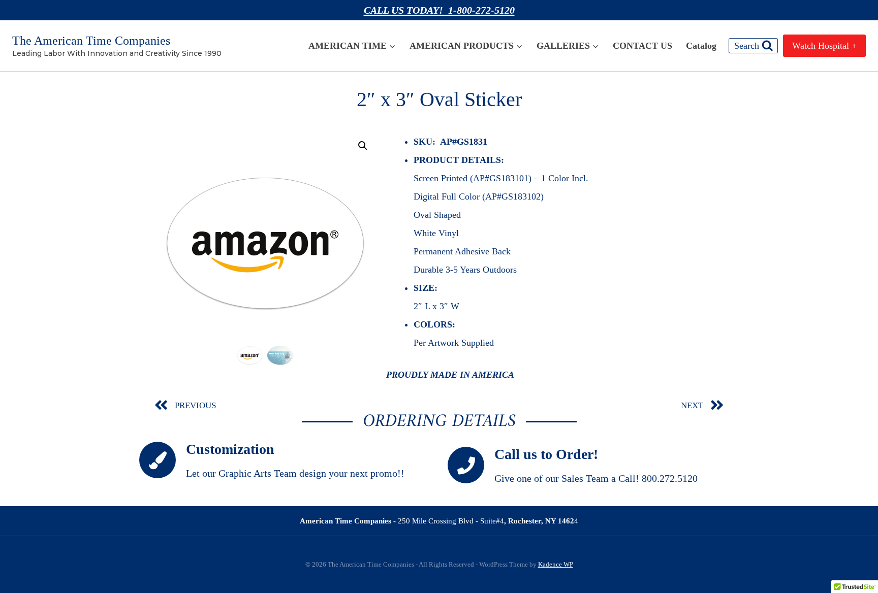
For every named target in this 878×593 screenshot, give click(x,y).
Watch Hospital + (824, 46)
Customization (230, 449)
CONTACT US (642, 46)
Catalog (701, 46)
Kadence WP (555, 564)
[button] (363, 146)
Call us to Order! (546, 454)
